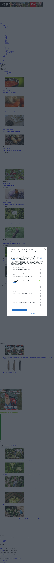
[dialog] (27, 281)
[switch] (40, 269)
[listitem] (27, 267)
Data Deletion (21, 313)
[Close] (45, 249)
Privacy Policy (33, 313)
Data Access (27, 313)
